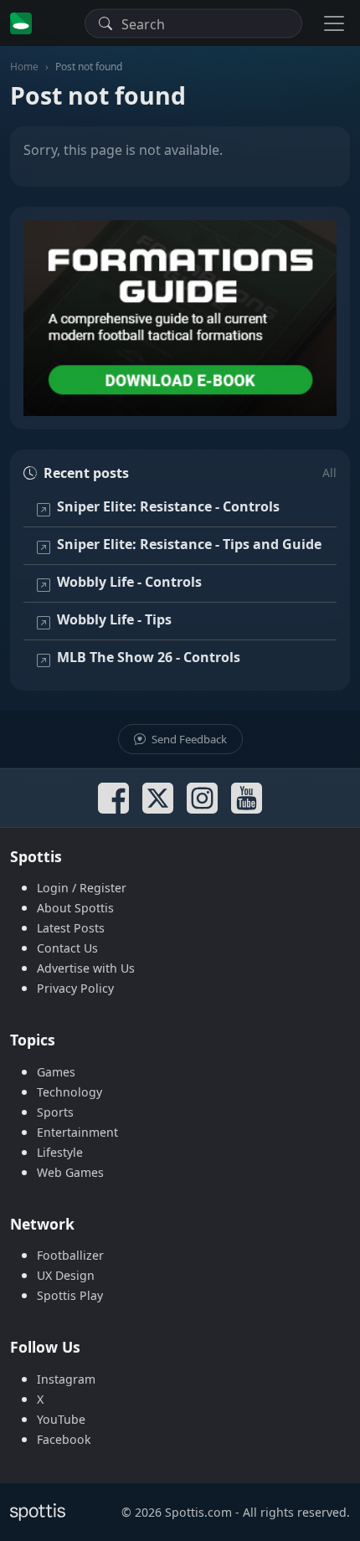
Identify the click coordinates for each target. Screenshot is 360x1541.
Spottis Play (70, 1295)
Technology (69, 1092)
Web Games (70, 1172)
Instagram (66, 1379)
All (329, 472)
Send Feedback (188, 739)
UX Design (66, 1275)
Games (56, 1072)
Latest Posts (71, 928)
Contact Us (67, 948)
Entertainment (77, 1132)
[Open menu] (334, 23)
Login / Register (81, 888)
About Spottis (75, 908)
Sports (55, 1112)
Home (24, 66)
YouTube (61, 1419)
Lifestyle (60, 1152)
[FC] (180, 318)
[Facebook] (113, 798)
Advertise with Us (86, 968)
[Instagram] (202, 798)
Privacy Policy (75, 988)
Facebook (64, 1439)
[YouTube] (246, 798)
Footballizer (70, 1255)
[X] (157, 798)
